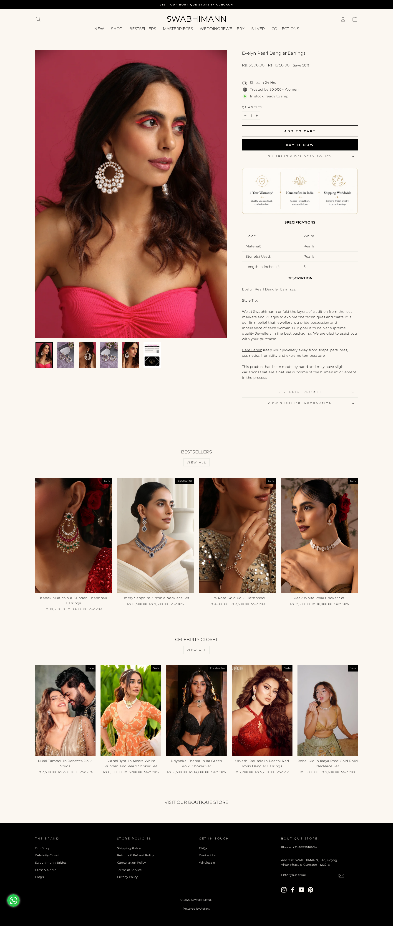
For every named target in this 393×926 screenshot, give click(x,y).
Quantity (252, 107)
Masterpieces (178, 28)
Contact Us (207, 855)
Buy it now (300, 145)
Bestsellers (142, 28)
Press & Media (45, 870)
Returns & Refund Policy (135, 855)
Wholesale (207, 862)
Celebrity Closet (47, 855)
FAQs (203, 848)
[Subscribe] (341, 875)
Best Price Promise (299, 392)
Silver (258, 28)
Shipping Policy (129, 848)
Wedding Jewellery (222, 28)
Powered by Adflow (196, 908)
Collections (285, 28)
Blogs (39, 877)
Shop (116, 28)
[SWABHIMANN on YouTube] (301, 890)
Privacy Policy (127, 877)
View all (197, 462)
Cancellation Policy (131, 862)
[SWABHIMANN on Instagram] (284, 890)
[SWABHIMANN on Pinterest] (310, 890)
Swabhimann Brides (50, 862)
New (99, 28)
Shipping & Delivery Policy (300, 156)
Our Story (42, 848)
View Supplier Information (300, 403)
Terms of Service (129, 870)
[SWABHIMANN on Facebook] (292, 890)
